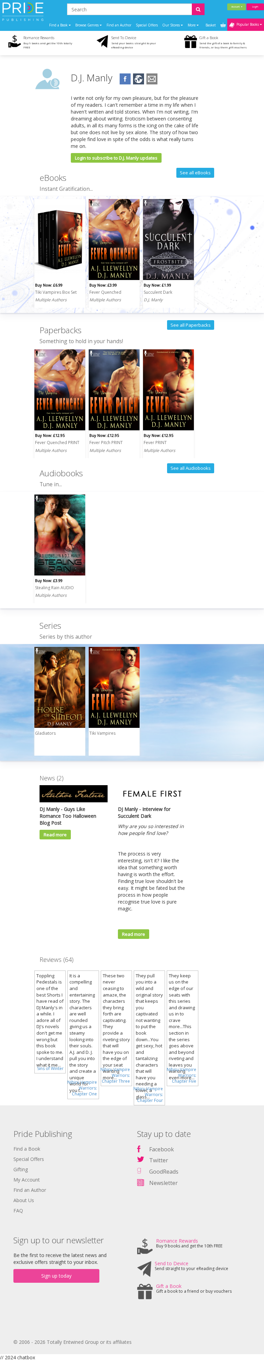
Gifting (20, 1169)
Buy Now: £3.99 (103, 285)
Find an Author (119, 25)
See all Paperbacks (190, 325)
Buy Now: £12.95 (50, 435)
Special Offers (147, 25)
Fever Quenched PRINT (57, 442)
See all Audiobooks (190, 468)
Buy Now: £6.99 (49, 285)
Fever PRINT (155, 442)
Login (255, 6)
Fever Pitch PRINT (106, 442)
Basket (211, 25)
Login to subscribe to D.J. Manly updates (116, 158)
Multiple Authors (51, 300)
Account (236, 6)
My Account (26, 1179)
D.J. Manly (153, 300)
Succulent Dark (158, 292)
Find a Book (26, 1148)
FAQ (18, 1210)
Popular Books (247, 24)
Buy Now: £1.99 (157, 285)
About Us (23, 1200)
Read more (55, 834)
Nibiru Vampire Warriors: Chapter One (82, 1088)
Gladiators (45, 733)
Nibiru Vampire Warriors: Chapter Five (181, 1075)
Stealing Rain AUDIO (54, 588)
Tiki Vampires (102, 733)
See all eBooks (195, 173)
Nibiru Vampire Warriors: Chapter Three (115, 1075)
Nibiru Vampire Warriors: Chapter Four (148, 1094)
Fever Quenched (105, 292)
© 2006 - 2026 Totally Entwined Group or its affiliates (72, 1342)
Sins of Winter (50, 1068)
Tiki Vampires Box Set (56, 292)
